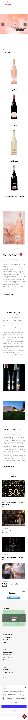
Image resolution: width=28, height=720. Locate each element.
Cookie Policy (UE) (8, 657)
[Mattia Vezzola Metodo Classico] (13, 544)
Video (4, 642)
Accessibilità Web (8, 652)
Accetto (14, 620)
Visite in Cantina (7, 635)
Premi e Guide (6, 640)
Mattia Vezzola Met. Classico (14, 197)
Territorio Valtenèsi (8, 637)
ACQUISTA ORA (20, 30)
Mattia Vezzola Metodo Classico (12, 558)
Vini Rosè (14, 90)
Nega (14, 710)
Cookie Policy (13, 718)
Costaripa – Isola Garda (10, 584)
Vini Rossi (14, 126)
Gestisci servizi (14, 702)
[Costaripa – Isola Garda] (13, 571)
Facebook (5, 677)
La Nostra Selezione (19, 28)
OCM (4, 660)
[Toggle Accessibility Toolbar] (25, 716)
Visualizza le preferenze (14, 714)
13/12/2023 (5, 500)
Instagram (5, 675)
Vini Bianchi (14, 161)
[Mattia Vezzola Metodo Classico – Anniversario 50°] (13, 488)
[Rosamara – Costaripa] (13, 518)
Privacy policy (7, 655)
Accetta (14, 706)
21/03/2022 (5, 528)
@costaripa (6, 670)
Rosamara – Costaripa (9, 531)
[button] (26, 687)
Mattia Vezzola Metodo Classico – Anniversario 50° (13, 504)
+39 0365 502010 (8, 672)
